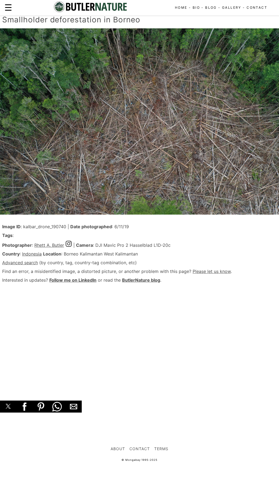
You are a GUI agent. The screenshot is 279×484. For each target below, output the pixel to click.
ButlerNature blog (141, 280)
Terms (161, 448)
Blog (211, 7)
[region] (139, 335)
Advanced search (20, 262)
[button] (8, 407)
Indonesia (32, 254)
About (118, 448)
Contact (257, 7)
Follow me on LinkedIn (72, 280)
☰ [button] (8, 7)
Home (181, 7)
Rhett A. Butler (49, 245)
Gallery (231, 7)
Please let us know (212, 271)
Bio (196, 7)
